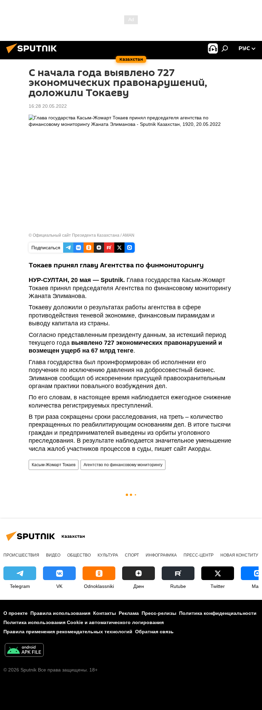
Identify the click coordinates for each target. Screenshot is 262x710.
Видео (53, 555)
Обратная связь (154, 631)
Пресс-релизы (159, 613)
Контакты (104, 613)
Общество (79, 555)
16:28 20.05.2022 (48, 106)
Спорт (132, 555)
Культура (108, 555)
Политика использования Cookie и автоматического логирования (83, 622)
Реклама (129, 613)
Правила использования (60, 613)
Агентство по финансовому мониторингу (123, 464)
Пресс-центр (199, 555)
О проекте (15, 613)
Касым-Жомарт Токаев (53, 464)
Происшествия (21, 555)
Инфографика (161, 555)
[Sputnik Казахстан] (33, 54)
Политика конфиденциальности (218, 613)
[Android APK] (24, 651)
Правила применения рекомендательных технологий (67, 631)
